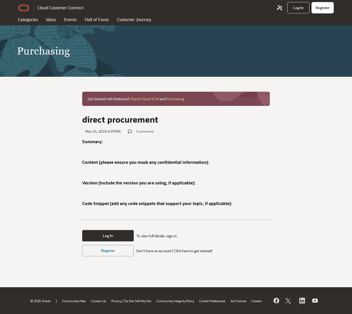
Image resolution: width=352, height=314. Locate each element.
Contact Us (98, 301)
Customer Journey (134, 19)
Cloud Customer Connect (60, 7)
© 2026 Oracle (40, 301)
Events (70, 19)
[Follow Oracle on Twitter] (289, 301)
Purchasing (175, 98)
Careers (257, 301)
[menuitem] (298, 7)
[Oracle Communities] (279, 8)
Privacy (116, 301)
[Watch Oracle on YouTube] (314, 301)
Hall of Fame (97, 19)
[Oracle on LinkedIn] (301, 301)
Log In (108, 235)
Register (108, 250)
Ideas (51, 19)
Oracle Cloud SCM (144, 98)
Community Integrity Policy (175, 301)
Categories (28, 19)
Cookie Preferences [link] (212, 301)
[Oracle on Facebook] (276, 301)
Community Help (74, 301)
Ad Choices (238, 301)
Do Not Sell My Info (137, 301)
